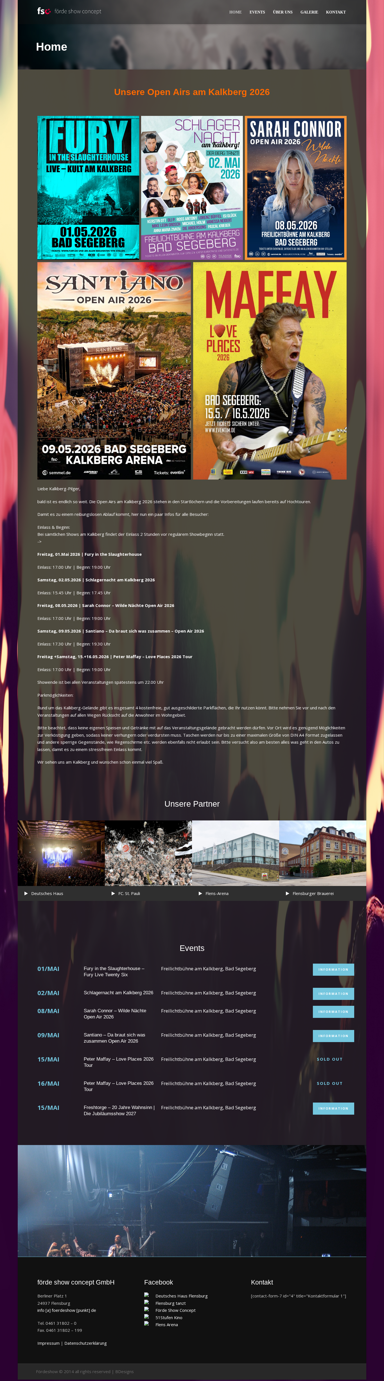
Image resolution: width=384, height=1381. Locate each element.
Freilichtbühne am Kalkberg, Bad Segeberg (208, 968)
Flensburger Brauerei (313, 893)
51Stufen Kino (168, 1317)
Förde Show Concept (175, 1310)
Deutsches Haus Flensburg (181, 1296)
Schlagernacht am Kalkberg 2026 (118, 992)
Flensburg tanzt (170, 1303)
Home (235, 12)
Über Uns (283, 12)
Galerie (309, 12)
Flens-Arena (217, 893)
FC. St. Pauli (129, 893)
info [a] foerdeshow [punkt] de (66, 1310)
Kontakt (336, 12)
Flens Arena (166, 1324)
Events (257, 12)
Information (334, 969)
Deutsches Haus (47, 893)
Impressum (48, 1343)
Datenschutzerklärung (85, 1343)
